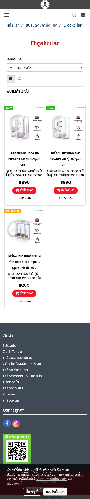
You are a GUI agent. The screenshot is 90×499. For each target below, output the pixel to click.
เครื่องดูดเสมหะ (14, 388)
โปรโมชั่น (9, 345)
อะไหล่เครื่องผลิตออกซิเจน (22, 363)
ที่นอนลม (9, 394)
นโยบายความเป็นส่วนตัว (51, 479)
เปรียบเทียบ (26, 198)
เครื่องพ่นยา (12, 400)
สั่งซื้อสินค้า (26, 190)
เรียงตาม (15, 59)
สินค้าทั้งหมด (12, 351)
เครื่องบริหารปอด (15, 369)
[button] (72, 15)
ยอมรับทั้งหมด (55, 492)
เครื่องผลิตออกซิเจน (17, 357)
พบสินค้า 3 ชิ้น (18, 91)
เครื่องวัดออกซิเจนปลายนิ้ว (22, 375)
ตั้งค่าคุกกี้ (32, 492)
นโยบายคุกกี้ (14, 483)
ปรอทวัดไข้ (11, 382)
